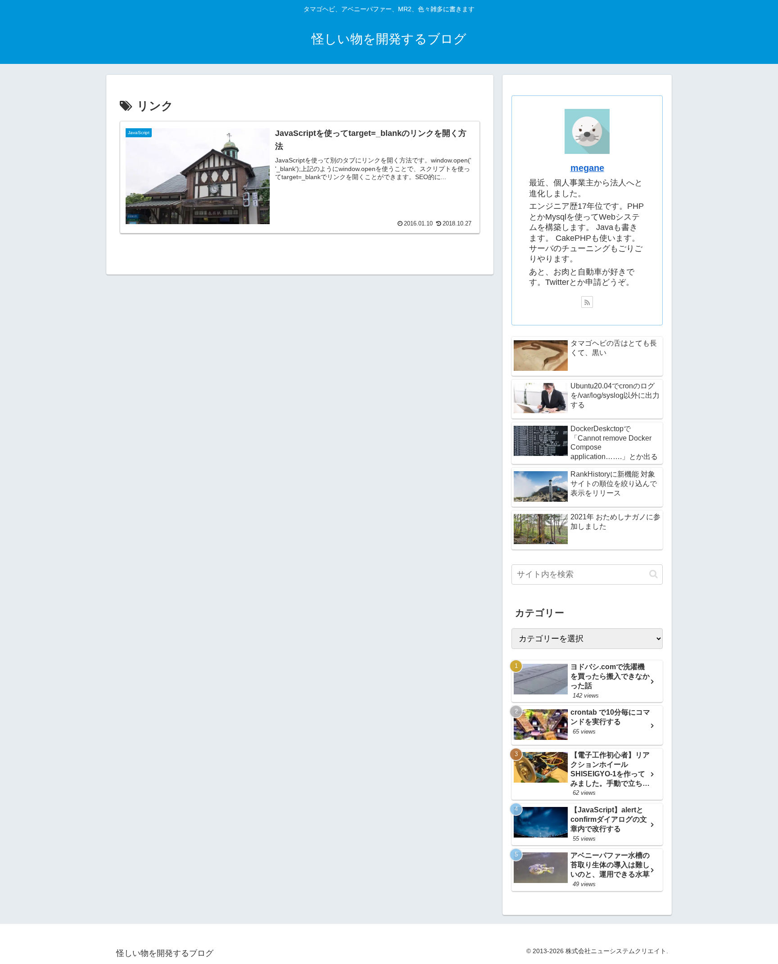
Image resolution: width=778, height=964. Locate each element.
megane (587, 168)
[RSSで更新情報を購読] (587, 302)
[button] (653, 574)
